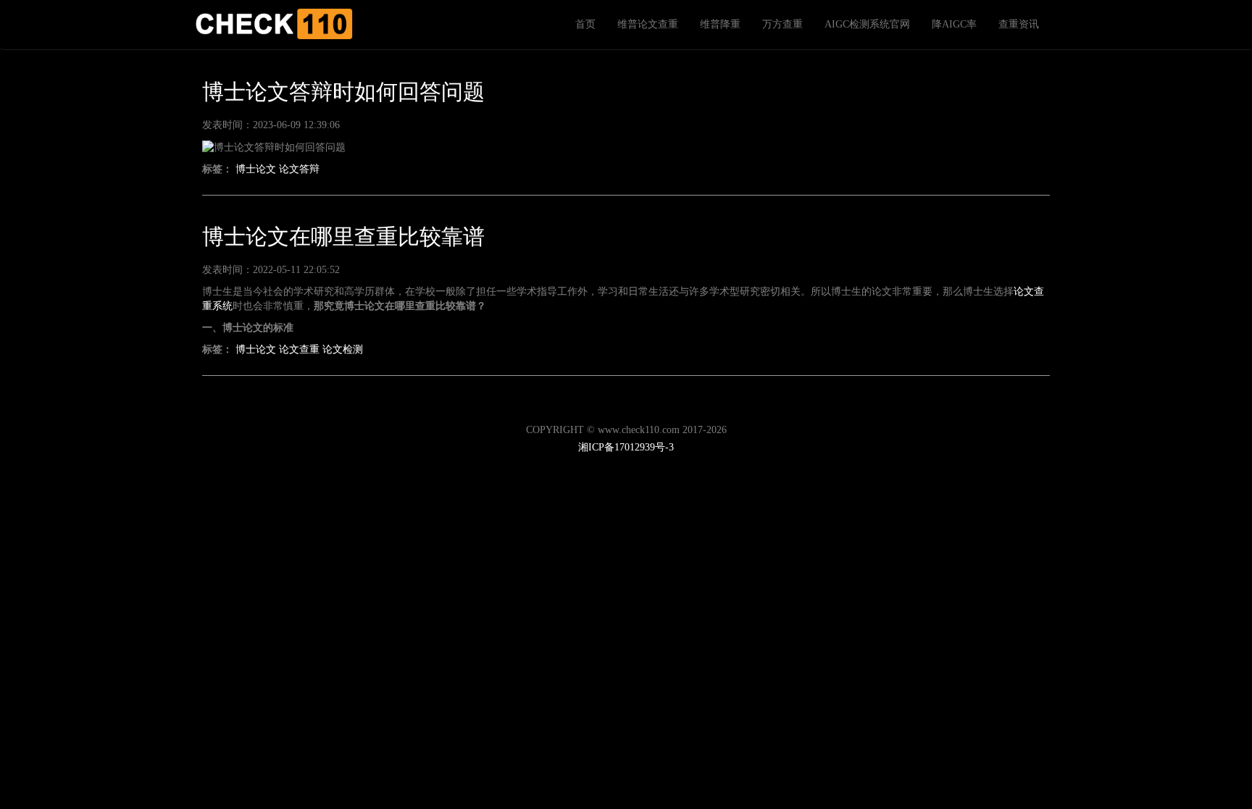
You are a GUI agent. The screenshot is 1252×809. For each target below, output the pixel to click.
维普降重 (720, 24)
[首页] (273, 24)
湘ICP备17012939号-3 (626, 447)
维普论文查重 (647, 24)
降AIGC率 (954, 24)
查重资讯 (1018, 24)
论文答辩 (299, 169)
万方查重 (782, 24)
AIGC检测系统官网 (867, 24)
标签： (217, 169)
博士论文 (255, 169)
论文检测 (342, 349)
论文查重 (299, 349)
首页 (585, 24)
